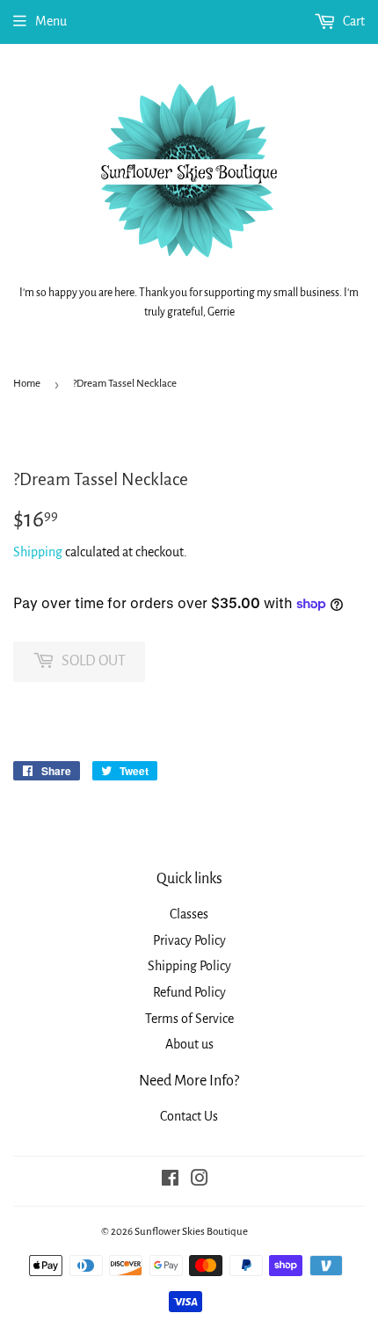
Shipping (37, 552)
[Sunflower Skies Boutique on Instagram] (199, 1180)
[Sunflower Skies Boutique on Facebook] (170, 1180)
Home (26, 383)
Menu (51, 21)
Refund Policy (189, 992)
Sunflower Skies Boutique (191, 1231)
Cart (352, 21)
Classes (189, 914)
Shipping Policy (189, 966)
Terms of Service (189, 1019)
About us (189, 1044)
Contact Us (189, 1116)
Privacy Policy (189, 940)
